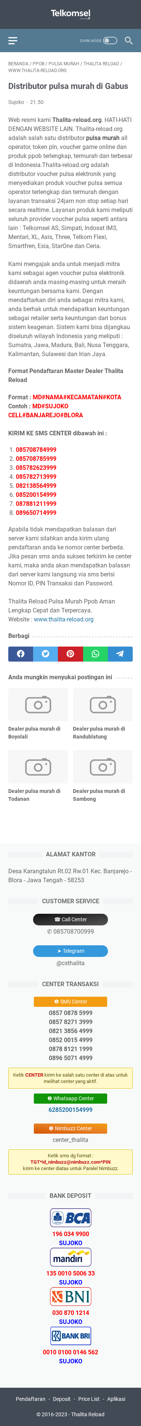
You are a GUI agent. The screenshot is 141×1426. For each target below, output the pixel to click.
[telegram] (120, 654)
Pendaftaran (30, 1399)
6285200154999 (70, 1109)
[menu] (17, 41)
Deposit (62, 1399)
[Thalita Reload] (70, 14)
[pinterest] (70, 654)
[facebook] (20, 654)
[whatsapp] (95, 654)
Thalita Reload (88, 1414)
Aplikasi (116, 1399)
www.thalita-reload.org (64, 619)
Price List (89, 1399)
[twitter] (45, 654)
